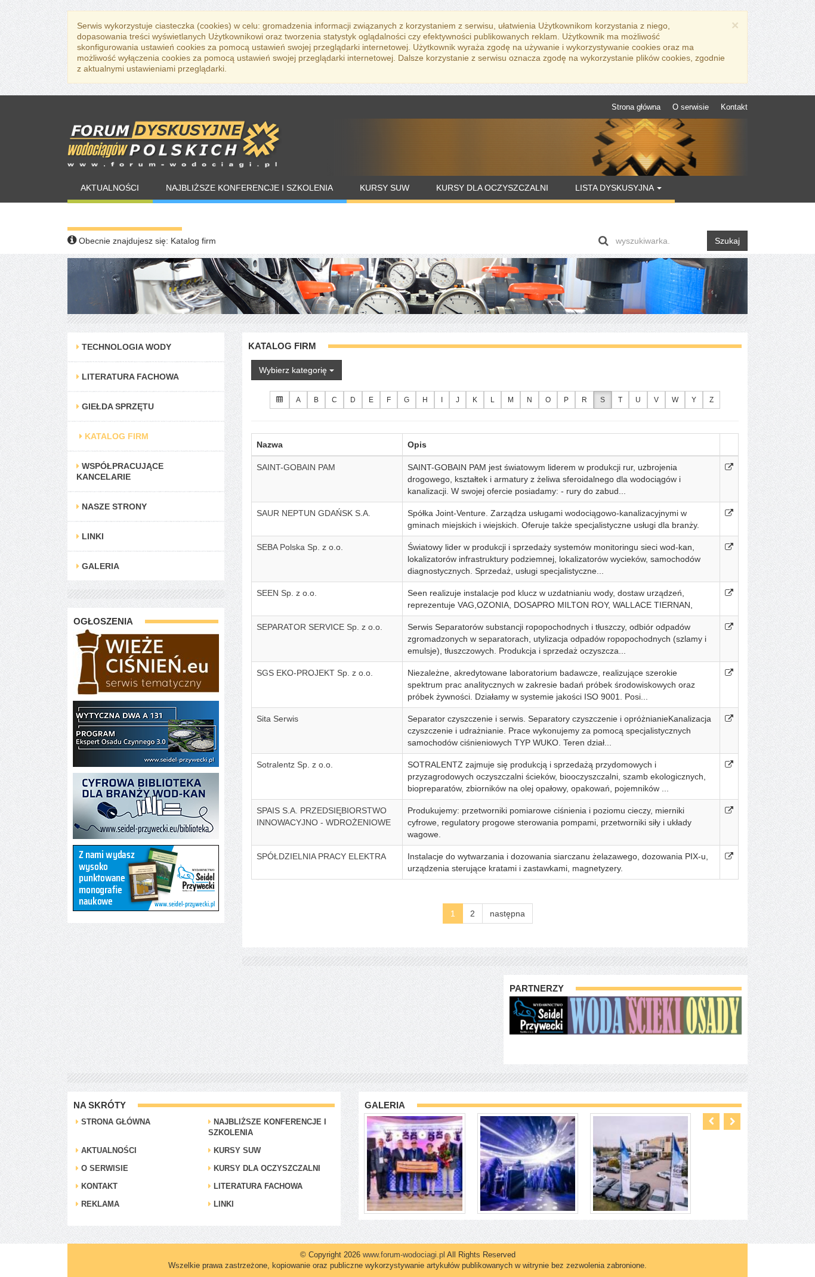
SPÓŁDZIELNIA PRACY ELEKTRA (321, 856)
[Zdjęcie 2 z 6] (414, 1162)
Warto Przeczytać (124, 215)
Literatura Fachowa (129, 376)
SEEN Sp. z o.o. (287, 593)
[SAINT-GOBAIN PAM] (729, 467)
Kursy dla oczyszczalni (492, 187)
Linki (91, 536)
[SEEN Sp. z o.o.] (729, 593)
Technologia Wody (125, 347)
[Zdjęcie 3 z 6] (527, 1162)
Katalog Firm (115, 436)
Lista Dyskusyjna (615, 187)
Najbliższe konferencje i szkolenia (249, 187)
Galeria (99, 566)
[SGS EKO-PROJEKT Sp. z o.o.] (729, 673)
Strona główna (636, 106)
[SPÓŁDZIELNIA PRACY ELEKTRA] (729, 856)
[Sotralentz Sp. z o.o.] (729, 764)
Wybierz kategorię (294, 370)
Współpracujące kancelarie (119, 471)
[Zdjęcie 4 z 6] (640, 1162)
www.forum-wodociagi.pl (404, 1254)
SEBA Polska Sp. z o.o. (300, 547)
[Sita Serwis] (729, 718)
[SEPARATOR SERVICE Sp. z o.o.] (729, 627)
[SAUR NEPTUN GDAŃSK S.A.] (729, 513)
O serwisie (690, 106)
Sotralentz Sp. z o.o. (295, 764)
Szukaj (727, 241)
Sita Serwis (277, 718)
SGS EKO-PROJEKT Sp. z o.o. (315, 673)
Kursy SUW (384, 187)
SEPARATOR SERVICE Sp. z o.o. (319, 627)
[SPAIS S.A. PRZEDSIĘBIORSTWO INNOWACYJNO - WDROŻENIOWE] (729, 810)
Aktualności (110, 187)
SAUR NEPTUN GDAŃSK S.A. (314, 513)
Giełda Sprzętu (116, 406)
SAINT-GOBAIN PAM (296, 467)
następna (507, 913)
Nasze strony (113, 506)
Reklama (99, 1204)
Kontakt (734, 106)
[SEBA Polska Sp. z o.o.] (729, 547)
